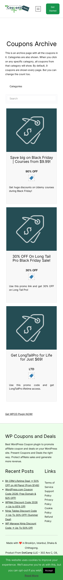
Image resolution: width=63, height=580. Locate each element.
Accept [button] (49, 570)
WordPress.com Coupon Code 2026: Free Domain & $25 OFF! (20, 493)
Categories (16, 86)
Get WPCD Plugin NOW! (19, 413)
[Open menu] (38, 8)
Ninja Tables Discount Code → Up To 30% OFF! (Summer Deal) (21, 515)
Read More (31, 575)
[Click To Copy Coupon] (31, 178)
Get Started (52, 9)
